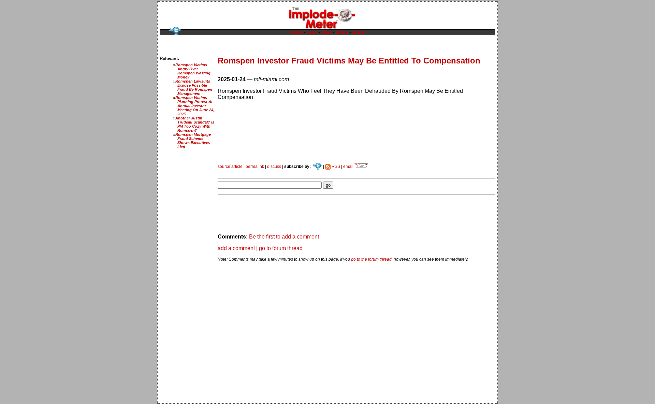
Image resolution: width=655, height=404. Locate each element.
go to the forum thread (371, 259)
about (358, 32)
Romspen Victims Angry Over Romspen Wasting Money (192, 71)
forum (342, 32)
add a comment (236, 248)
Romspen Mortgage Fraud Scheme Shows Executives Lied (193, 140)
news (312, 32)
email (348, 166)
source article (230, 166)
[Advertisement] (297, 171)
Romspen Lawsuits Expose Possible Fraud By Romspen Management (193, 87)
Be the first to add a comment (284, 237)
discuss (274, 166)
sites (327, 32)
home (297, 32)
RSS (335, 166)
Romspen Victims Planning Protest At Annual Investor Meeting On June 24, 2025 (194, 106)
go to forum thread (281, 248)
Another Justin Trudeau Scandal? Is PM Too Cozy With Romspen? (194, 124)
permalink (255, 166)
